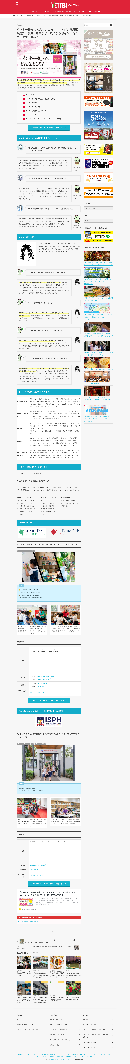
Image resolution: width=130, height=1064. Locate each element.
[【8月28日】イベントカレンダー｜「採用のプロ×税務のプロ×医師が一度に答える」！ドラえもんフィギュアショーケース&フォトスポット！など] (97, 312)
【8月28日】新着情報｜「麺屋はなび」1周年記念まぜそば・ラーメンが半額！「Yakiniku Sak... (98, 264)
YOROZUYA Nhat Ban (86, 1056)
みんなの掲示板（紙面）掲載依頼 (60, 1040)
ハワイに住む (60, 1056)
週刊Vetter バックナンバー (25, 1024)
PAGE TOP (125, 1030)
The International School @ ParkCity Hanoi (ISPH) (42, 119)
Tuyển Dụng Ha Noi (89, 1047)
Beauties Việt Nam (77, 1054)
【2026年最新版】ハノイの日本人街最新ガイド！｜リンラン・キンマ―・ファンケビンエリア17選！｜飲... (98, 281)
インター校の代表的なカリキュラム (36, 107)
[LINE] (99, 11)
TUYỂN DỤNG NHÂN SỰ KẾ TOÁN (94, 1029)
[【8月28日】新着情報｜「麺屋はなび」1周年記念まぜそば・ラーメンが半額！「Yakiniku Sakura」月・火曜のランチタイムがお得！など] (97, 260)
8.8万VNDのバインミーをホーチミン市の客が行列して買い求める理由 (98, 299)
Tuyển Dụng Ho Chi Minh (90, 1042)
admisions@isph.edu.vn (37, 865)
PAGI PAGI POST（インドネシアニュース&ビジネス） (54, 1054)
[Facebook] (90, 11)
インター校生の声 (31, 103)
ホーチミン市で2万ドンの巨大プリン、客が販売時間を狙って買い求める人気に (98, 354)
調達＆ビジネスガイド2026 (80, 11)
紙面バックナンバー (36, 11)
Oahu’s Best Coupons (72, 1056)
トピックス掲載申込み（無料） (59, 1024)
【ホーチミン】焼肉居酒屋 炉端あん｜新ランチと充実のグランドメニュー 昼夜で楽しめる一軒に (98, 336)
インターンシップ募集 (89, 1024)
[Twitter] (92, 11)
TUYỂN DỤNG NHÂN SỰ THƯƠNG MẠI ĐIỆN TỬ (95, 1036)
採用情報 (85, 1019)
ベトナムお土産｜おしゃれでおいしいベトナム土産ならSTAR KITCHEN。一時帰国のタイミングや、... (98, 400)
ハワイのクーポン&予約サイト (46, 1056)
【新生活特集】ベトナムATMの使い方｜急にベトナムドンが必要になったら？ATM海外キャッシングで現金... (98, 419)
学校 (14, 22)
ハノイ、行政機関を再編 (91, 383)
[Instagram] (97, 11)
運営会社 (19, 1019)
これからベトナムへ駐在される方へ (28, 1029)
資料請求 (68, 11)
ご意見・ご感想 (54, 1045)
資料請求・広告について (57, 1034)
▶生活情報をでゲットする (28, 921)
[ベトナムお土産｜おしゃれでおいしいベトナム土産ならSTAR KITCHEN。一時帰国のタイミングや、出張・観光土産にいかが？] (97, 395)
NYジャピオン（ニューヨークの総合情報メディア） (97, 1054)
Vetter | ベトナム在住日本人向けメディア (61, 1059)
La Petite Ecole (30, 115)
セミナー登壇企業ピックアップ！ (36, 111)
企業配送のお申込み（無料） (58, 1019)
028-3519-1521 (40, 684)
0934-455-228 (34, 869)
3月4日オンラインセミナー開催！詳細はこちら (48, 128)
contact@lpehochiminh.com (44, 676)
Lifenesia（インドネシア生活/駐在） (28, 1054)
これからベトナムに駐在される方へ (54, 11)
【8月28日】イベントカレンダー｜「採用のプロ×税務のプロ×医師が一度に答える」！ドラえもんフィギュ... (98, 317)
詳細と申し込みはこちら (37, 692)
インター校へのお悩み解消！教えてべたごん (39, 99)
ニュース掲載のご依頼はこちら (59, 1029)
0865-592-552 (40, 686)
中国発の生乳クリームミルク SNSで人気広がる (98, 369)
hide (35, 95)
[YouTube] (95, 11)
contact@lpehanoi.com (43, 679)
